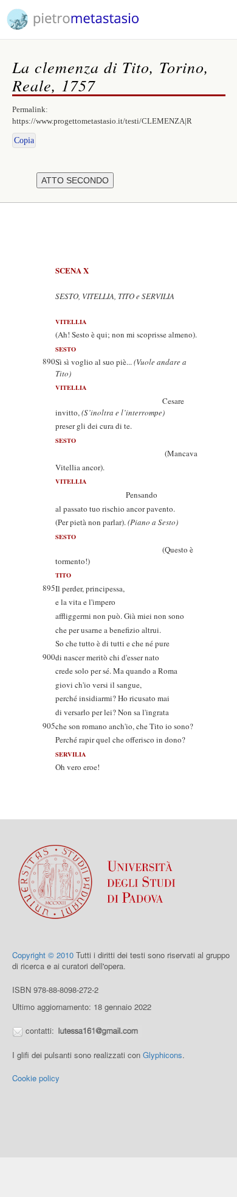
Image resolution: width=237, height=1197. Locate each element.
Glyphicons (162, 1055)
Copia (24, 140)
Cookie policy (36, 1078)
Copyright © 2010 (43, 955)
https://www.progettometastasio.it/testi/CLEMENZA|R (102, 120)
